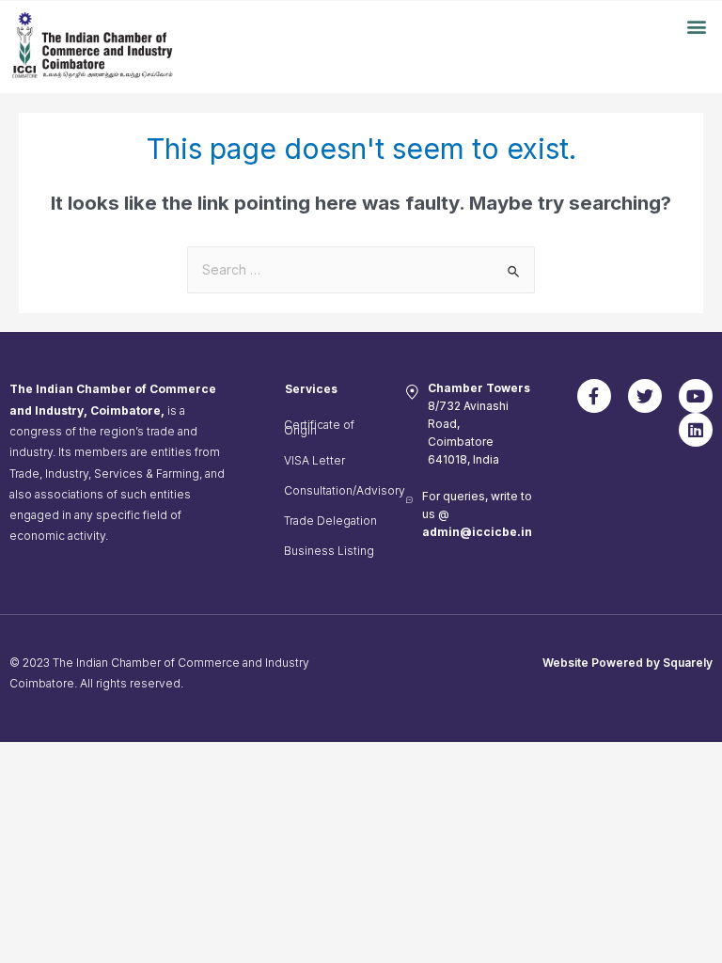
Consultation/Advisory (336, 490)
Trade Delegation (330, 520)
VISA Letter (314, 460)
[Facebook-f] (594, 396)
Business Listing (329, 551)
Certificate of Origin (319, 427)
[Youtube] (696, 396)
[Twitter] (645, 396)
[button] (697, 25)
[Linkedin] (696, 430)
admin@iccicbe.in (477, 532)
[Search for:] (361, 269)
